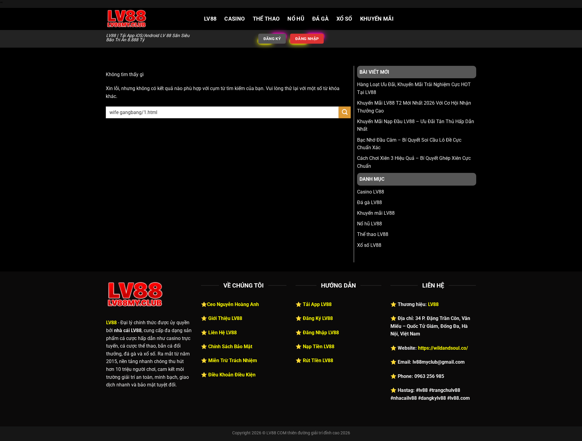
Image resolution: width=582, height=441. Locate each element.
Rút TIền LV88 (318, 360)
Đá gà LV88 (369, 202)
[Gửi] (345, 112)
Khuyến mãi (377, 19)
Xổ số (344, 19)
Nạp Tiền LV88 (318, 346)
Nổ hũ (295, 19)
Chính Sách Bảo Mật (230, 346)
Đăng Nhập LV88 (321, 332)
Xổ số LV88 (369, 245)
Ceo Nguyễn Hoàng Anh (233, 304)
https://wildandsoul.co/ (443, 348)
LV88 (210, 19)
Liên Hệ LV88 (222, 332)
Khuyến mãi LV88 (376, 213)
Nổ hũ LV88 (369, 224)
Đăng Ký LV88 (318, 318)
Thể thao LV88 (372, 234)
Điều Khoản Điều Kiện (232, 375)
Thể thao (266, 19)
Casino (234, 19)
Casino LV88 (370, 192)
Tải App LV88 (317, 304)
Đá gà (320, 19)
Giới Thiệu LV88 (225, 318)
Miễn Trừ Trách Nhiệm (232, 360)
